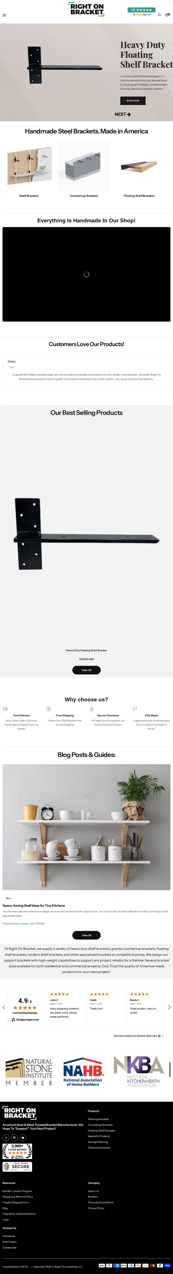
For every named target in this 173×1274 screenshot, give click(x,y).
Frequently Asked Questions (19, 1213)
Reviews (92, 1196)
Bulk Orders (9, 1241)
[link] (29, 1071)
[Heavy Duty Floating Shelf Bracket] (86, 534)
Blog (5, 1208)
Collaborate (9, 1247)
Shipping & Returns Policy (18, 1196)
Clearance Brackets (99, 1147)
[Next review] (169, 1007)
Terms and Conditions (101, 1202)
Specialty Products (99, 1136)
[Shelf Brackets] (29, 166)
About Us (93, 1191)
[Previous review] (3, 1007)
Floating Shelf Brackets (101, 1130)
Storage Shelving (98, 1141)
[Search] (159, 15)
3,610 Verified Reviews (25, 1012)
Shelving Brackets (98, 1119)
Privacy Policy (96, 1208)
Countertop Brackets (100, 1124)
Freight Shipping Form (16, 1202)
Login (6, 1219)
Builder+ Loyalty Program (17, 1191)
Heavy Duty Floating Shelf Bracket (86, 650)
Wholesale (9, 1236)
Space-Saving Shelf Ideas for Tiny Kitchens (34, 906)
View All (86, 670)
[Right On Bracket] (86, 9)
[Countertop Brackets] (84, 166)
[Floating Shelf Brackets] (139, 166)
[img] (25, 1007)
